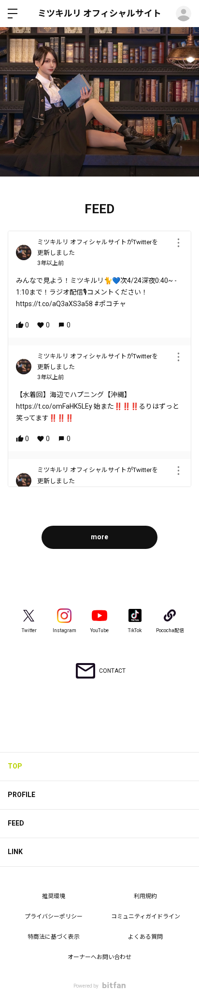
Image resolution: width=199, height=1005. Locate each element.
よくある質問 (145, 936)
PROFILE (21, 794)
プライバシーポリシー (54, 916)
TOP (15, 766)
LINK (15, 852)
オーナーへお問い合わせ (99, 957)
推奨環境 (53, 896)
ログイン (183, 13)
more (99, 537)
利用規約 (145, 896)
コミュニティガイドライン (145, 916)
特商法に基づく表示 (54, 936)
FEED (16, 823)
